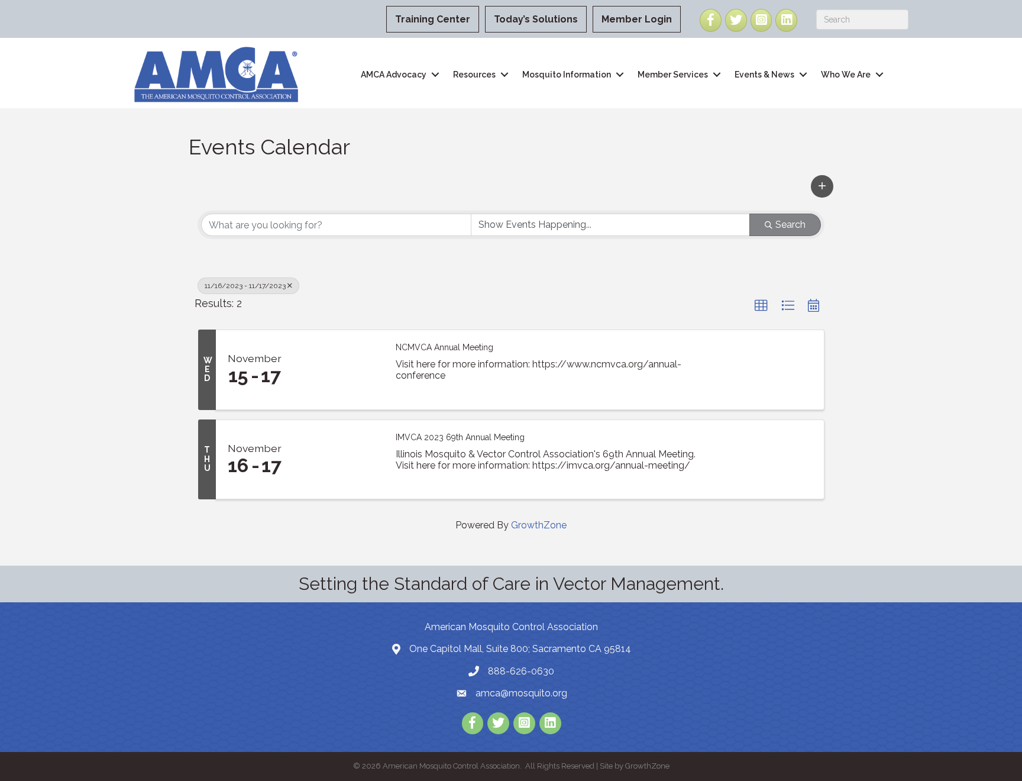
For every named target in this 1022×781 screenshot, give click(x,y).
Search (790, 224)
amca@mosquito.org (521, 693)
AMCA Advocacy (393, 74)
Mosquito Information (566, 74)
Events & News (764, 74)
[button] (822, 186)
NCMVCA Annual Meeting (444, 347)
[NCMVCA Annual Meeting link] (338, 370)
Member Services (673, 74)
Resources (474, 74)
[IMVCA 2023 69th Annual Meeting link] (338, 460)
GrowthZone (539, 525)
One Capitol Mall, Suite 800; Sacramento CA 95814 (520, 648)
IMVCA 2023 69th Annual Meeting (460, 437)
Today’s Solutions (536, 19)
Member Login (636, 19)
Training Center (432, 19)
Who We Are (846, 74)
